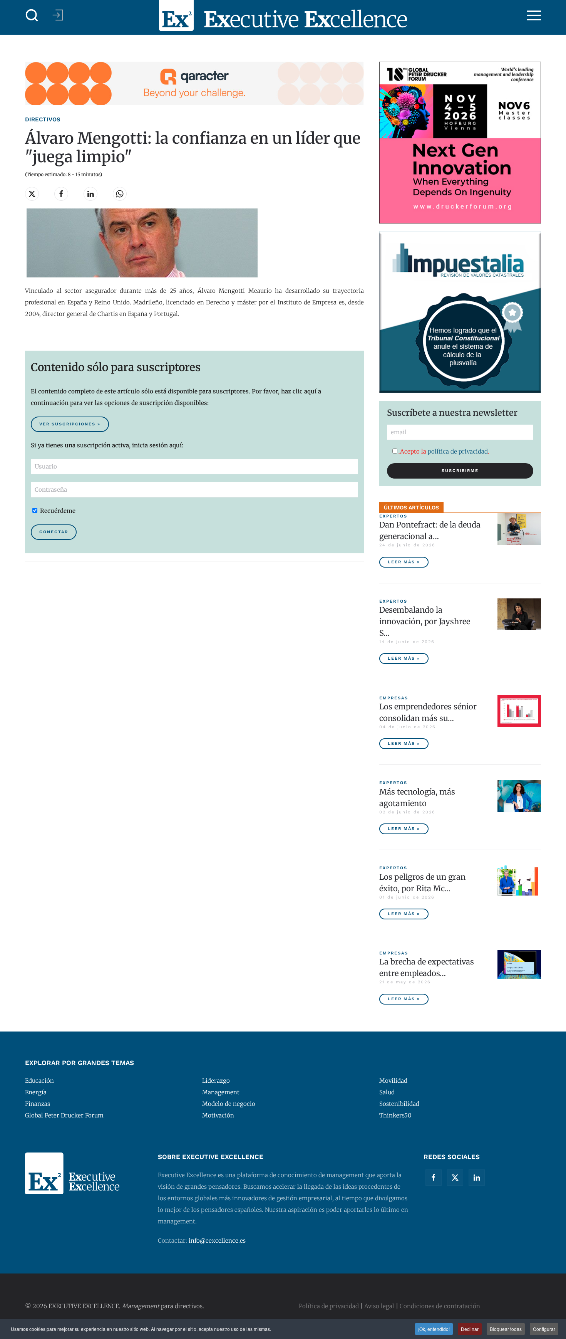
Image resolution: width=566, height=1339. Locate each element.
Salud (387, 1092)
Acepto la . (444, 451)
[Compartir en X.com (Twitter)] (32, 194)
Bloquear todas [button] (506, 1329)
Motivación (218, 1115)
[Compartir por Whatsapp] (120, 194)
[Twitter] (455, 1177)
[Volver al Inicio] (283, 15)
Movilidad (393, 1080)
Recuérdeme (57, 510)
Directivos (42, 119)
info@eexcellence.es (217, 1240)
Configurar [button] (544, 1329)
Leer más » (404, 561)
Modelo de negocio (228, 1103)
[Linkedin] (477, 1177)
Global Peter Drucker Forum (64, 1115)
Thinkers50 (395, 1115)
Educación (39, 1080)
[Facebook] (433, 1177)
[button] (32, 15)
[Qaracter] (194, 83)
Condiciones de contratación (440, 1306)
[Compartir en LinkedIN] (90, 194)
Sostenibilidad (399, 1103)
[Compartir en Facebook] (61, 194)
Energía (36, 1092)
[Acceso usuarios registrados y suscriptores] (57, 15)
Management (220, 1092)
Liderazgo (216, 1080)
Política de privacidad (329, 1306)
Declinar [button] (470, 1329)
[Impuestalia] (460, 311)
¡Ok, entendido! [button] (434, 1329)
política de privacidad (458, 451)
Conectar (53, 531)
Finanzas (37, 1103)
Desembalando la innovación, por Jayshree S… (424, 621)
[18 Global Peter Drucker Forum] (460, 142)
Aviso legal (379, 1306)
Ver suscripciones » (69, 424)
